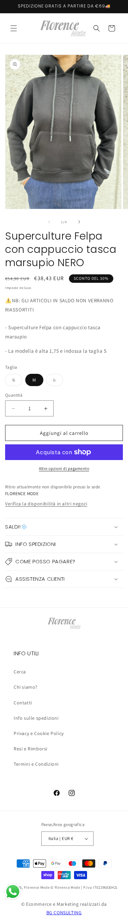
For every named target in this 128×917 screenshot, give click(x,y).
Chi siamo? (26, 687)
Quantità (14, 395)
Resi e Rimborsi (30, 749)
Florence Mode (36, 887)
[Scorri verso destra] (79, 221)
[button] (13, 28)
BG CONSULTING (64, 913)
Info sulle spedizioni (36, 718)
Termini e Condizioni (36, 764)
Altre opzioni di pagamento (64, 468)
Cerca (20, 672)
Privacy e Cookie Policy (39, 733)
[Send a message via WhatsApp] (12, 891)
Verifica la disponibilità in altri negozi (46, 504)
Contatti (23, 703)
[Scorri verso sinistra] (49, 221)
